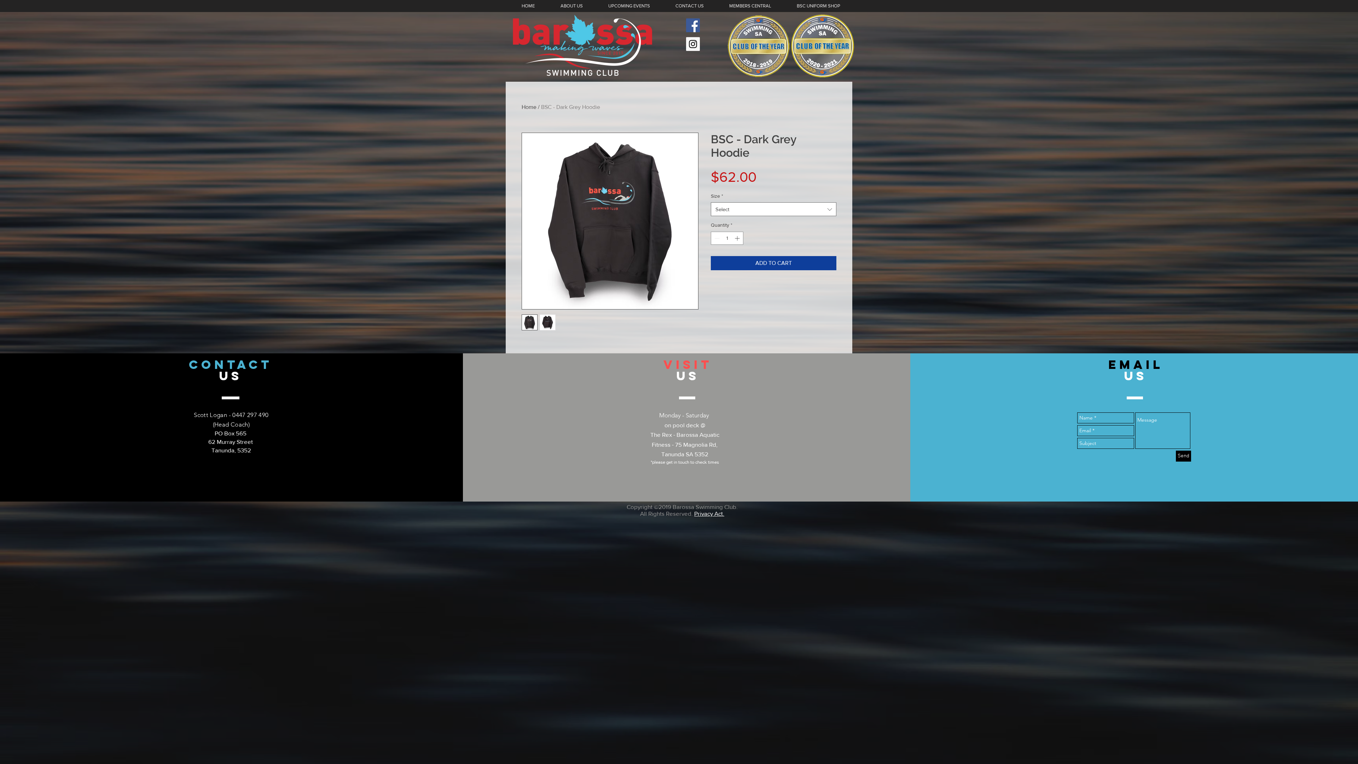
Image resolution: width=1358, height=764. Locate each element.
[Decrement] (716, 238)
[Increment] (737, 238)
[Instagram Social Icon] (693, 44)
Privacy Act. (709, 513)
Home (529, 107)
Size (717, 196)
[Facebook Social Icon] (693, 25)
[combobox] (773, 209)
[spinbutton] (727, 238)
